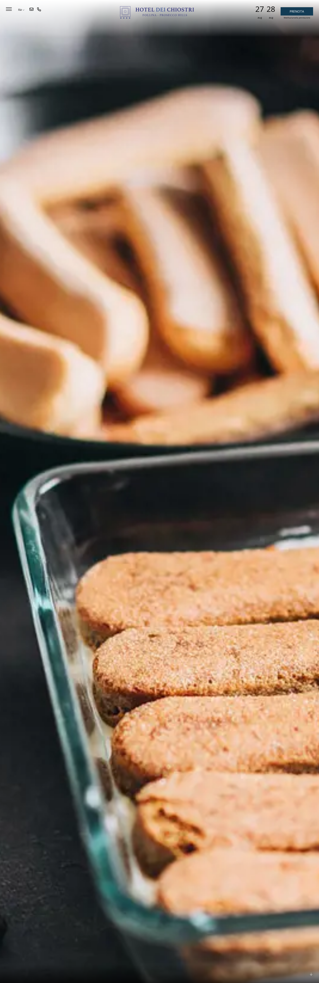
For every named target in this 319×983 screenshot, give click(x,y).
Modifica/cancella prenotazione (297, 18)
